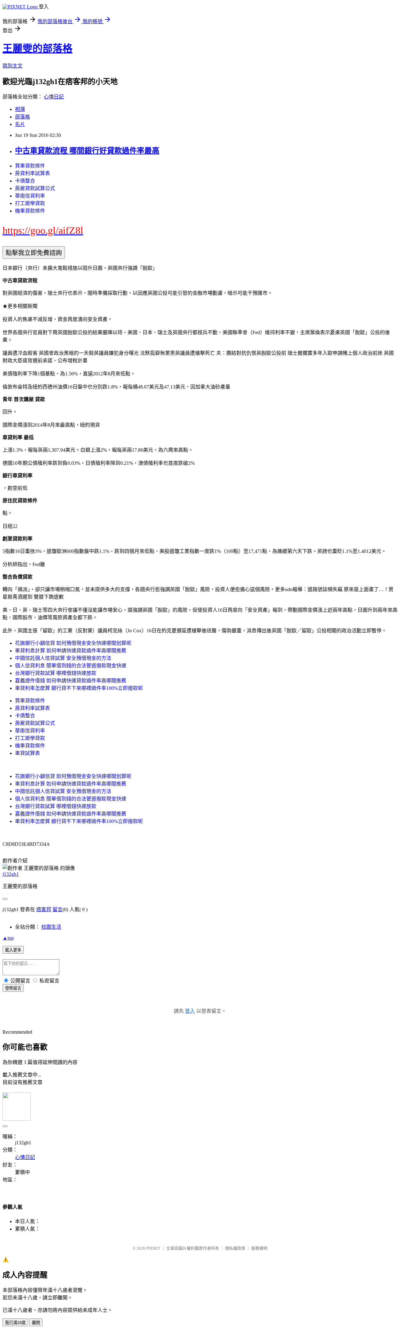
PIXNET (153, 1248)
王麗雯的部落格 (37, 48)
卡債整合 (25, 180)
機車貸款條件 (30, 210)
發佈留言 (13, 988)
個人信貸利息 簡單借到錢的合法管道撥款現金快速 (70, 665)
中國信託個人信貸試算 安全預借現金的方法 (63, 658)
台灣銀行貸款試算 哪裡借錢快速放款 (55, 673)
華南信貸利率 (30, 195)
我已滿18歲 (15, 1322)
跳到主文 (12, 65)
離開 (36, 1322)
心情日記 (54, 96)
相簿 (20, 109)
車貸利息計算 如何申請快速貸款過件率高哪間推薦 (70, 650)
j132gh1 (10, 874)
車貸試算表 (27, 753)
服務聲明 (259, 1248)
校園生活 (51, 927)
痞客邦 (43, 909)
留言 (57, 909)
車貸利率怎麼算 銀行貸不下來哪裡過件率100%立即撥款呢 (79, 688)
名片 (20, 124)
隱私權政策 (235, 1248)
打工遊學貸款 (30, 203)
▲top (8, 938)
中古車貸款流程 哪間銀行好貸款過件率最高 (87, 151)
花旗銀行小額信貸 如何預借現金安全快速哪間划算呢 (73, 643)
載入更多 (13, 950)
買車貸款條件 (30, 165)
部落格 (22, 116)
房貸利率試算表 (32, 173)
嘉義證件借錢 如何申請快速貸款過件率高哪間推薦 (70, 680)
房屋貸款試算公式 (35, 188)
